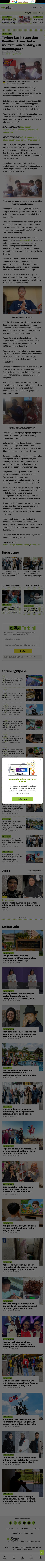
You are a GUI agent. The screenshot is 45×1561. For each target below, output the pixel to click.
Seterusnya (22, 799)
